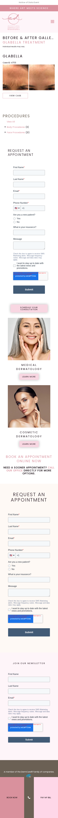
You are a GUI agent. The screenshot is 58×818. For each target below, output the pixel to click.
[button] (29, 308)
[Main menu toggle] (52, 21)
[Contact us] (29, 797)
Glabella (13, 56)
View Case (15, 95)
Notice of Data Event (29, 2)
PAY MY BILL (46, 797)
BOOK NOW (12, 797)
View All (11, 121)
